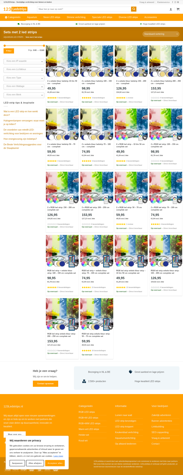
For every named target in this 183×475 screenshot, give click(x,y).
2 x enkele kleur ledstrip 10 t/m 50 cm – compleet (62, 82)
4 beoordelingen (63, 161)
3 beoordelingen (98, 98)
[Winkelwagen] (178, 9)
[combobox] (24, 61)
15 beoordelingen (99, 287)
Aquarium (32, 17)
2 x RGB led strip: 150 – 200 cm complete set (61, 208)
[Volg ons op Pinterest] (178, 2)
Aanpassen (17, 463)
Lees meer (58, 456)
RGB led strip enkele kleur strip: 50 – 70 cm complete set (96, 335)
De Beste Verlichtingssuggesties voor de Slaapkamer (22, 146)
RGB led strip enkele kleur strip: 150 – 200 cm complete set (165, 272)
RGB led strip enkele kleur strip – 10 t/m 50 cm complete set (131, 272)
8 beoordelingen (63, 287)
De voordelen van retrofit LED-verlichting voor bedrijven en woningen (23, 132)
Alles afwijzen (35, 463)
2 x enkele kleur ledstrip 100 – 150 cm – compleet (97, 82)
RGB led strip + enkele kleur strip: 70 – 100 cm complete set (95, 272)
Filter (9, 51)
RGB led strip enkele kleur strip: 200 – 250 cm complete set (61, 335)
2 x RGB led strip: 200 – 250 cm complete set (95, 208)
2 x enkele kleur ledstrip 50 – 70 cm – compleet (61, 145)
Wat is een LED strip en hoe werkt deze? (21, 113)
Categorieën (14, 17)
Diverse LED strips (128, 17)
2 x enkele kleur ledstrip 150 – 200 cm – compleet (131, 82)
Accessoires (150, 17)
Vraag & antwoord (146, 2)
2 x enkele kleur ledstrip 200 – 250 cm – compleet (166, 82)
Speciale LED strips (102, 17)
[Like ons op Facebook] (172, 2)
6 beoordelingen (98, 161)
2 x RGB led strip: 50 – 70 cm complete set (129, 208)
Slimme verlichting (76, 17)
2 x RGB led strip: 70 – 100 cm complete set (164, 208)
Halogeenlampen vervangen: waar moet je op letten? (24, 122)
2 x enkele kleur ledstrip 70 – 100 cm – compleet (96, 145)
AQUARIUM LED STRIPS (13, 37)
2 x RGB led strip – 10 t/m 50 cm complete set (130, 145)
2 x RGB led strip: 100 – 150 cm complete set (164, 145)
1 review (129, 98)
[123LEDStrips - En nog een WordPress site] (18, 9)
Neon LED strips (51, 17)
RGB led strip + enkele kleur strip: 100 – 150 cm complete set (61, 272)
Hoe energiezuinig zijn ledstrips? (20, 139)
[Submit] (133, 9)
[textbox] (23, 61)
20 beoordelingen (99, 350)
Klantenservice (163, 2)
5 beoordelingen (63, 98)
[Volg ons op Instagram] (175, 2)
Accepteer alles (55, 463)
